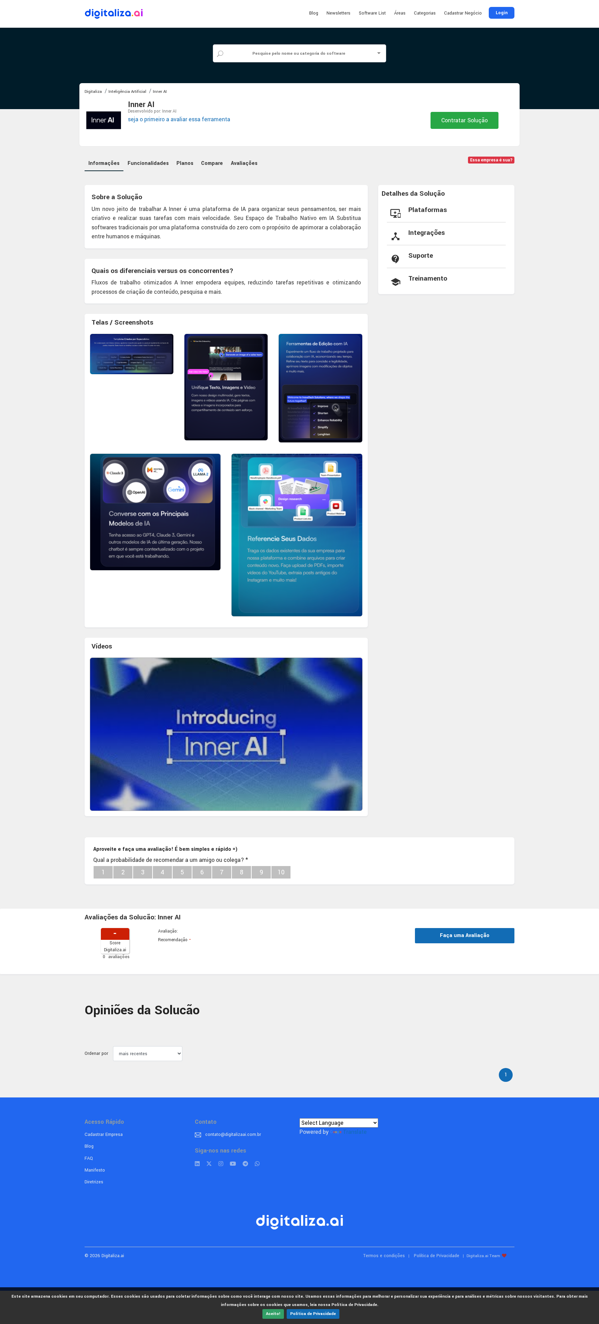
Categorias (425, 13)
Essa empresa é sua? (491, 160)
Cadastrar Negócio (463, 13)
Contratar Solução (464, 120)
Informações (104, 163)
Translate (355, 1132)
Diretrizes (94, 1182)
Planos (184, 163)
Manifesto (95, 1170)
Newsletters (338, 13)
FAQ (89, 1158)
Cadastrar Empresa (104, 1134)
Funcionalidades (148, 163)
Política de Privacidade (313, 1314)
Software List (372, 13)
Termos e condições (384, 1256)
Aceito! (273, 1314)
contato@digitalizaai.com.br (233, 1134)
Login (501, 13)
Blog (313, 13)
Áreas (400, 13)
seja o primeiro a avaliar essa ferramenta (179, 119)
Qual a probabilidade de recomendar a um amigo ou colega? (170, 860)
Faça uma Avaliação (464, 935)
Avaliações (244, 163)
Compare (212, 163)
